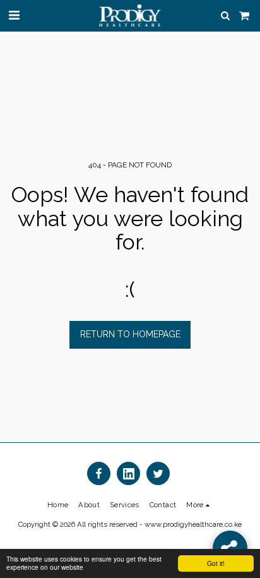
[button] (14, 15)
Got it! (216, 563)
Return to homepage (130, 334)
